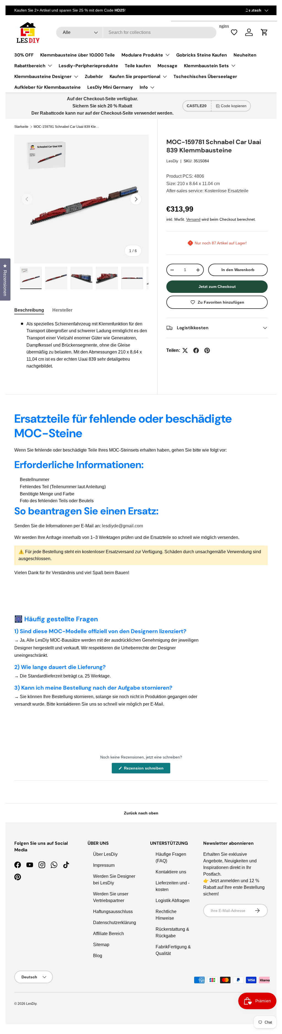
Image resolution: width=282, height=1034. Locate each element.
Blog (97, 955)
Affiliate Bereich (108, 933)
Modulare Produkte (142, 55)
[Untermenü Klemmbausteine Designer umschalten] (76, 76)
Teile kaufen (138, 66)
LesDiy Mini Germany (110, 87)
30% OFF (24, 55)
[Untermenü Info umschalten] (152, 87)
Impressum (104, 865)
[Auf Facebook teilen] (196, 350)
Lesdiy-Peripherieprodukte (88, 66)
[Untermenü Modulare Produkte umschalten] (167, 55)
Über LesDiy (105, 854)
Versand (193, 219)
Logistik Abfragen (172, 900)
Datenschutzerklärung (114, 922)
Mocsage (167, 66)
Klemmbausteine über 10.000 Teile (77, 55)
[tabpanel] (81, 345)
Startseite (21, 127)
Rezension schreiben (145, 770)
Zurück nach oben (141, 813)
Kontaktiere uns (171, 872)
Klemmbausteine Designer (43, 76)
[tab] (29, 310)
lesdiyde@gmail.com (122, 525)
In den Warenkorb (237, 270)
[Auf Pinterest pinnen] (207, 350)
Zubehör (94, 76)
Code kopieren (233, 106)
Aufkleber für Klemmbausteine (47, 87)
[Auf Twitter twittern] (185, 350)
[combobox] (136, 32)
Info (144, 87)
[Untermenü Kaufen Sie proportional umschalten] (164, 76)
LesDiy (172, 161)
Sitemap (101, 944)
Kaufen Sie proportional (135, 76)
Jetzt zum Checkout (217, 286)
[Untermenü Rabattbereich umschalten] (50, 65)
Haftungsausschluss (113, 911)
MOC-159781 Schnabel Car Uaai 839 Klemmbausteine (67, 127)
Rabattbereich (29, 66)
